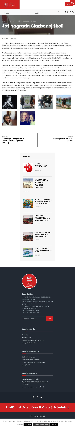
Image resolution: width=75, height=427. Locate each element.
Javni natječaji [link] (55, 12)
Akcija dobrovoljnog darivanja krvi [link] (41, 165)
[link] (72, 2)
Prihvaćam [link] (28, 424)
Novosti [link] (11, 21)
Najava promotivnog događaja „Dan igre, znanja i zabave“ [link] (43, 201)
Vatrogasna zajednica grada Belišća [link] (33, 387)
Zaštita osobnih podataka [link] (37, 416)
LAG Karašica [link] (26, 384)
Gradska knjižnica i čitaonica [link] (30, 360)
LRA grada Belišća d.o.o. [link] (29, 343)
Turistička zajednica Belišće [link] (30, 379)
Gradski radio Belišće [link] (39, 12)
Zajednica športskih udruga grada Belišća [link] (35, 382)
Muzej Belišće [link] (26, 365)
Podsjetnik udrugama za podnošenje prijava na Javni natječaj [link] (42, 218)
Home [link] (3, 21)
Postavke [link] (53, 424)
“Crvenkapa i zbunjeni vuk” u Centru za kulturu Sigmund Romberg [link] (13, 140)
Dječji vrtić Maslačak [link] (28, 357)
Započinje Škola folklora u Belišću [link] (63, 139)
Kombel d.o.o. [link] (26, 335)
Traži (49, 319)
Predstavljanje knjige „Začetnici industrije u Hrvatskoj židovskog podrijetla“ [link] (41, 183)
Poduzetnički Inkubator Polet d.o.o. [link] (33, 340)
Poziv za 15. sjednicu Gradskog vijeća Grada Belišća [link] (42, 234)
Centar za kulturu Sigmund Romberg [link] (33, 362)
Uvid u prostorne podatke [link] (9, 12)
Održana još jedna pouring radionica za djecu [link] (43, 250)
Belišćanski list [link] (24, 12)
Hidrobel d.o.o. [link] (26, 338)
